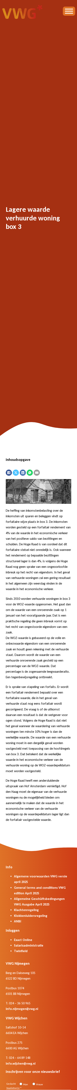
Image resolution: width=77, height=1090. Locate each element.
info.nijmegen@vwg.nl (22, 1009)
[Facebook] (9, 473)
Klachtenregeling (26, 910)
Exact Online (23, 940)
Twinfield (21, 951)
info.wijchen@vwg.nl (21, 1063)
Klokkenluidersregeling (30, 916)
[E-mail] (37, 473)
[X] (16, 473)
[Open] (69, 11)
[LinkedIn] (23, 473)
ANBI (17, 921)
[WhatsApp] (30, 473)
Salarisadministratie (28, 945)
